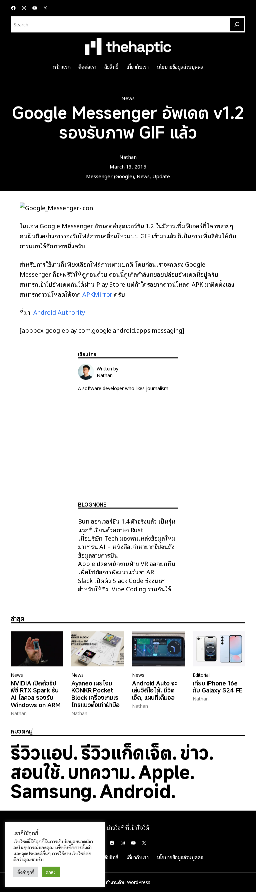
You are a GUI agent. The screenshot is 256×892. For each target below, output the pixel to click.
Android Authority (59, 312)
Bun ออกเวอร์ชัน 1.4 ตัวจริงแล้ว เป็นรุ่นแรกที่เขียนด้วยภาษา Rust (126, 525)
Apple (164, 771)
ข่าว (194, 752)
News (128, 98)
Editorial (201, 674)
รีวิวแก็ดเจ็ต (126, 752)
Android (135, 790)
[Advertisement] (128, 452)
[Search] (237, 24)
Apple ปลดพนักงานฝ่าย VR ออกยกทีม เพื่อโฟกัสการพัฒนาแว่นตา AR (126, 567)
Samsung (51, 790)
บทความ (99, 771)
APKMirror (97, 294)
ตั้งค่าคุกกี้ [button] (25, 871)
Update (161, 176)
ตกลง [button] (51, 871)
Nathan (127, 157)
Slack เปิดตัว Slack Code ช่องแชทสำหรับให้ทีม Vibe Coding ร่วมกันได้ (124, 584)
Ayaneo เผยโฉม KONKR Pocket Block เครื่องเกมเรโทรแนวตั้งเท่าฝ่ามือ (95, 694)
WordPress (138, 882)
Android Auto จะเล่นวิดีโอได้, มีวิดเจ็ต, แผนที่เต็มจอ (154, 690)
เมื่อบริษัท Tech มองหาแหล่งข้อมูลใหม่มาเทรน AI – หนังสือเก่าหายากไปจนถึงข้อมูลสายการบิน (127, 546)
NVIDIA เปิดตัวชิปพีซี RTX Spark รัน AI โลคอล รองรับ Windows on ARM (36, 694)
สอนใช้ (35, 771)
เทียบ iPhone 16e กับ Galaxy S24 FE (218, 687)
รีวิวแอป (42, 752)
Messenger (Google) (110, 176)
